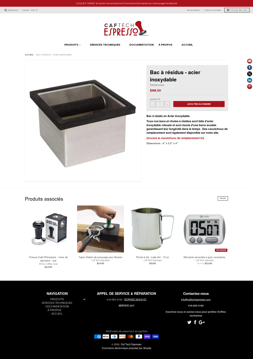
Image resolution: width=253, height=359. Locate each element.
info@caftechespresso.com (196, 299)
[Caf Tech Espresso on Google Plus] (202, 322)
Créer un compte (212, 10)
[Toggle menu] (84, 299)
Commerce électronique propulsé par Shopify (126, 348)
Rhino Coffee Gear (48, 264)
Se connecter (193, 10)
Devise (26, 10)
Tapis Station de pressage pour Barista (100, 257)
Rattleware (157, 85)
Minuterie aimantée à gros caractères (204, 257)
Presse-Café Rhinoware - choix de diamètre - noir (48, 258)
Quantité (155, 99)
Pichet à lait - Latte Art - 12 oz (152, 257)
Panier (238, 10)
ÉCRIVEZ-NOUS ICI (135, 299)
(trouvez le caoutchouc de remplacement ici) (175, 138)
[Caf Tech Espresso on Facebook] (195, 322)
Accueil (29, 55)
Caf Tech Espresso (100, 260)
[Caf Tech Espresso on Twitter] (189, 322)
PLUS (223, 198)
